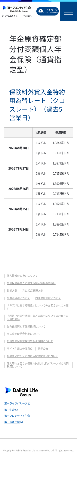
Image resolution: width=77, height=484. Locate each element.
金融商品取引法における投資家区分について (32, 356)
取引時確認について (18, 298)
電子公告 (43, 349)
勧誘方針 (12, 290)
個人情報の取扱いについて (22, 276)
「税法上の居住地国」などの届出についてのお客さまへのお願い (37, 317)
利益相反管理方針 (32, 290)
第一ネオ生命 (12, 422)
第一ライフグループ (15, 403)
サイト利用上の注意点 (20, 349)
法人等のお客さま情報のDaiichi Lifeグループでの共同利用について (38, 365)
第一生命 (9, 410)
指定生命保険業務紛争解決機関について (30, 341)
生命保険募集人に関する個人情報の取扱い (31, 283)
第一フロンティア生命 (17, 416)
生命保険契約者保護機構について (26, 326)
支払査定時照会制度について (23, 334)
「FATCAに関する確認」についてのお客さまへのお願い (37, 307)
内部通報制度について (48, 298)
